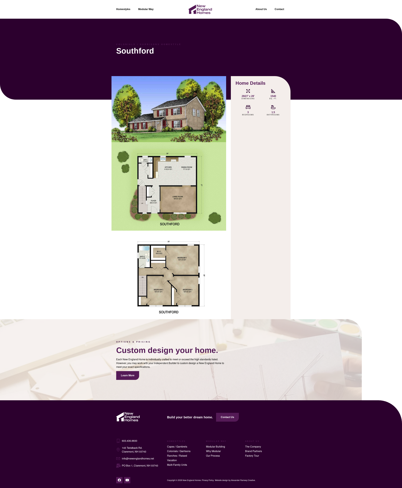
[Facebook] (119, 480)
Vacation (172, 460)
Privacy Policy (208, 480)
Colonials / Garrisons (178, 451)
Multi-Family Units (177, 465)
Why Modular (213, 451)
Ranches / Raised (177, 455)
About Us (261, 9)
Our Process (213, 455)
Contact (279, 9)
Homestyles (123, 9)
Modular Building (215, 446)
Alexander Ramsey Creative (243, 480)
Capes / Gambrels (177, 446)
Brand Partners (253, 451)
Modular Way (146, 9)
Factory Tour (252, 455)
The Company (253, 446)
